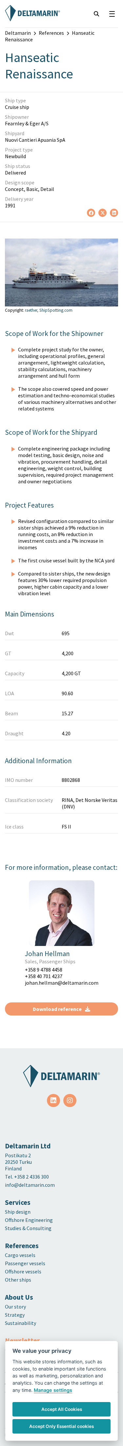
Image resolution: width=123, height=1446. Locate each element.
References (51, 33)
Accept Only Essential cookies (61, 1426)
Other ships (18, 1279)
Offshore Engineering (29, 1220)
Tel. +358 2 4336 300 (27, 1176)
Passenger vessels (25, 1263)
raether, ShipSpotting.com (48, 310)
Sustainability (20, 1323)
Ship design (18, 1211)
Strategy (15, 1314)
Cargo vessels (20, 1255)
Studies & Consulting (28, 1228)
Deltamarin (18, 33)
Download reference (57, 1009)
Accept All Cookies (61, 1409)
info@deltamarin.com (30, 1185)
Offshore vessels (23, 1271)
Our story (15, 1306)
